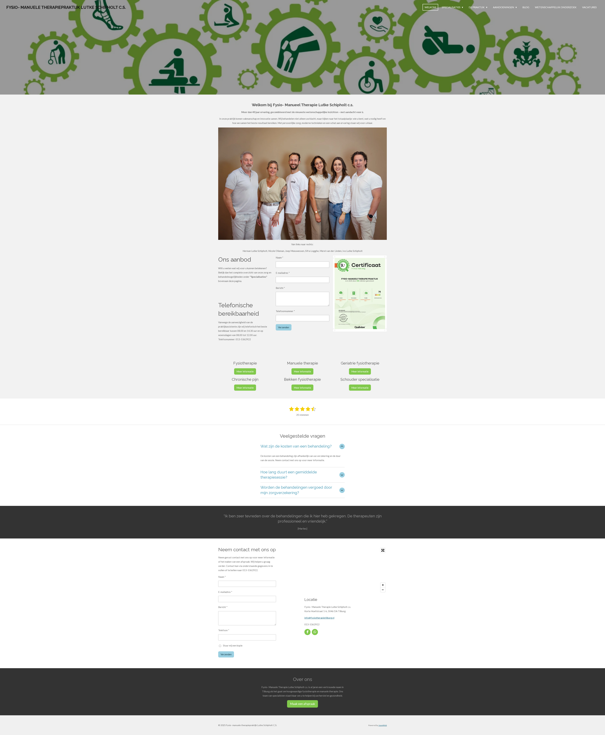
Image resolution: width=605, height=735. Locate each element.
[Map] (345, 570)
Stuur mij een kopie (232, 645)
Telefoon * (223, 630)
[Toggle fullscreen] (382, 550)
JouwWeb (382, 725)
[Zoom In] (382, 585)
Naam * (279, 257)
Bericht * (280, 287)
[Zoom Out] (382, 589)
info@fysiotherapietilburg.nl (319, 617)
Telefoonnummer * (285, 311)
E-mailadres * (283, 272)
